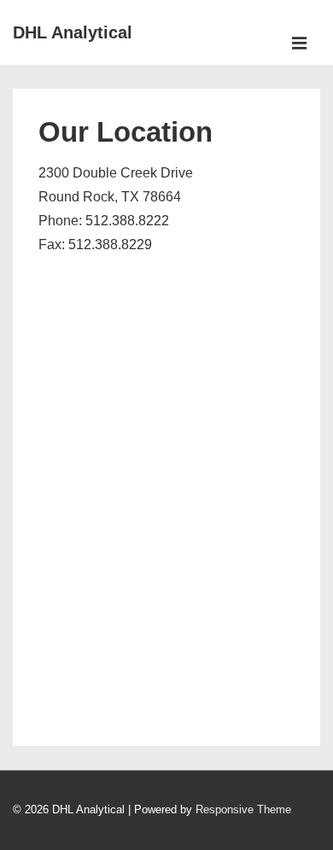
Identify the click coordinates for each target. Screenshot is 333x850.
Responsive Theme (243, 809)
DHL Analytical (72, 32)
